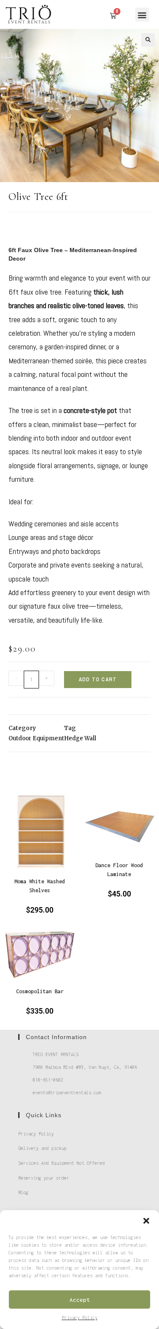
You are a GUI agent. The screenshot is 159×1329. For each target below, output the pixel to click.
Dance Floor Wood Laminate (119, 869)
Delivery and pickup (42, 1148)
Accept (80, 1299)
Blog (23, 1192)
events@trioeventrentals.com (67, 1092)
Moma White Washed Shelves (39, 885)
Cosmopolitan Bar (40, 991)
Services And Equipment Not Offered (61, 1163)
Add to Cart (98, 679)
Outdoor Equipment (36, 738)
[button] (146, 1221)
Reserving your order (43, 1177)
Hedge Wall (80, 738)
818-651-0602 (48, 1079)
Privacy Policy (80, 1317)
